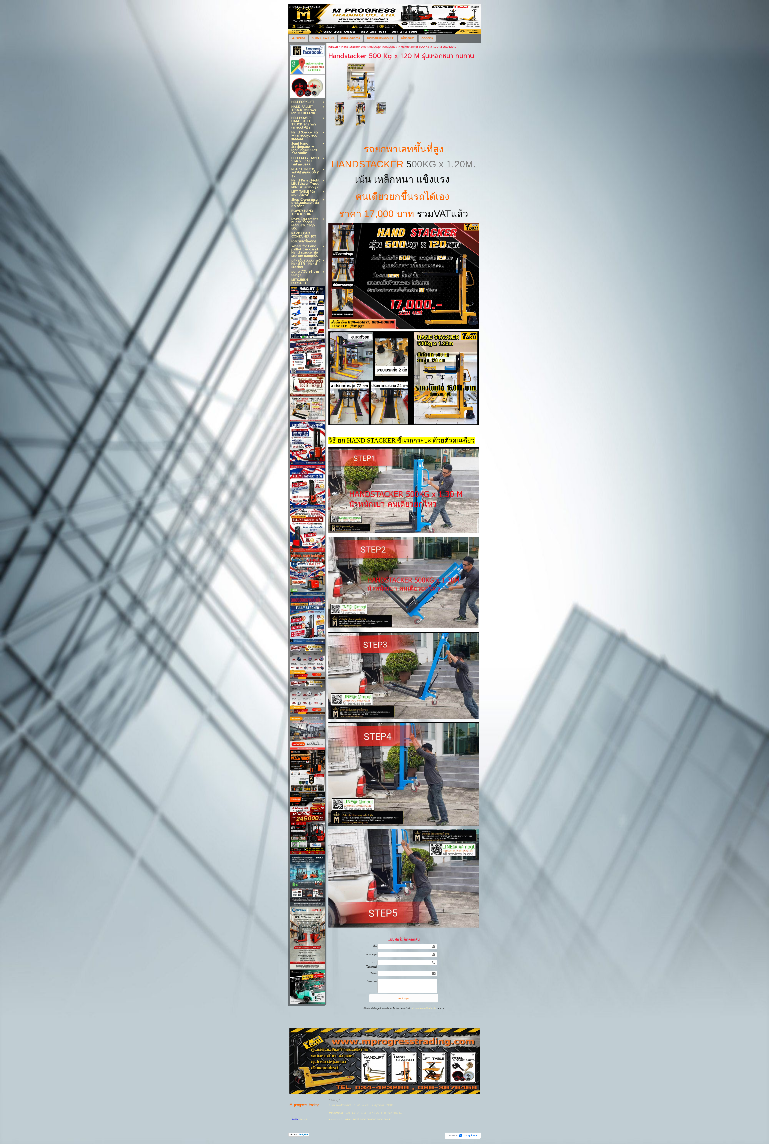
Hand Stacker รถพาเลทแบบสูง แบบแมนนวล (369, 47)
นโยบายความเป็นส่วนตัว (424, 1008)
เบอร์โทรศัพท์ (371, 964)
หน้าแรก (333, 47)
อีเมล (373, 973)
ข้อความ (371, 981)
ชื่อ (375, 946)
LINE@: (294, 1120)
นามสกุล (371, 954)
